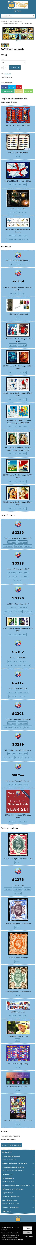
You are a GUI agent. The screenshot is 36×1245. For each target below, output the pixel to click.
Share (5, 87)
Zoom (18, 41)
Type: (2, 59)
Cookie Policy (18, 1239)
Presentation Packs (8, 1174)
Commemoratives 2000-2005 (10, 23)
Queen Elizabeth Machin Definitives (13, 1167)
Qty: (2, 67)
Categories (4, 21)
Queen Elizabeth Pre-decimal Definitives (14, 1163)
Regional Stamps (7, 1193)
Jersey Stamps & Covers (9, 1200)
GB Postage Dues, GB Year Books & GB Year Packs (17, 1185)
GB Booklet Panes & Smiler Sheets (12, 1189)
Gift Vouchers (6, 1211)
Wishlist (19, 91)
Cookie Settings (29, 1236)
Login (5, 1145)
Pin (19, 87)
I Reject (28, 1232)
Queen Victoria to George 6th (11, 1156)
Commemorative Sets (16, 21)
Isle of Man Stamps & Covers (11, 1196)
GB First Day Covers (8, 1178)
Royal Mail (8, 74)
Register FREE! (16, 1145)
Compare (29, 91)
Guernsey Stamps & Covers (10, 1204)
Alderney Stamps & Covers (10, 1207)
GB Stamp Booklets (8, 1182)
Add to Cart (15, 67)
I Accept (28, 1228)
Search (33, 16)
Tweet (13, 87)
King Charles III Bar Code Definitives (13, 1171)
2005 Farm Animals (26, 23)
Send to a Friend (8, 91)
